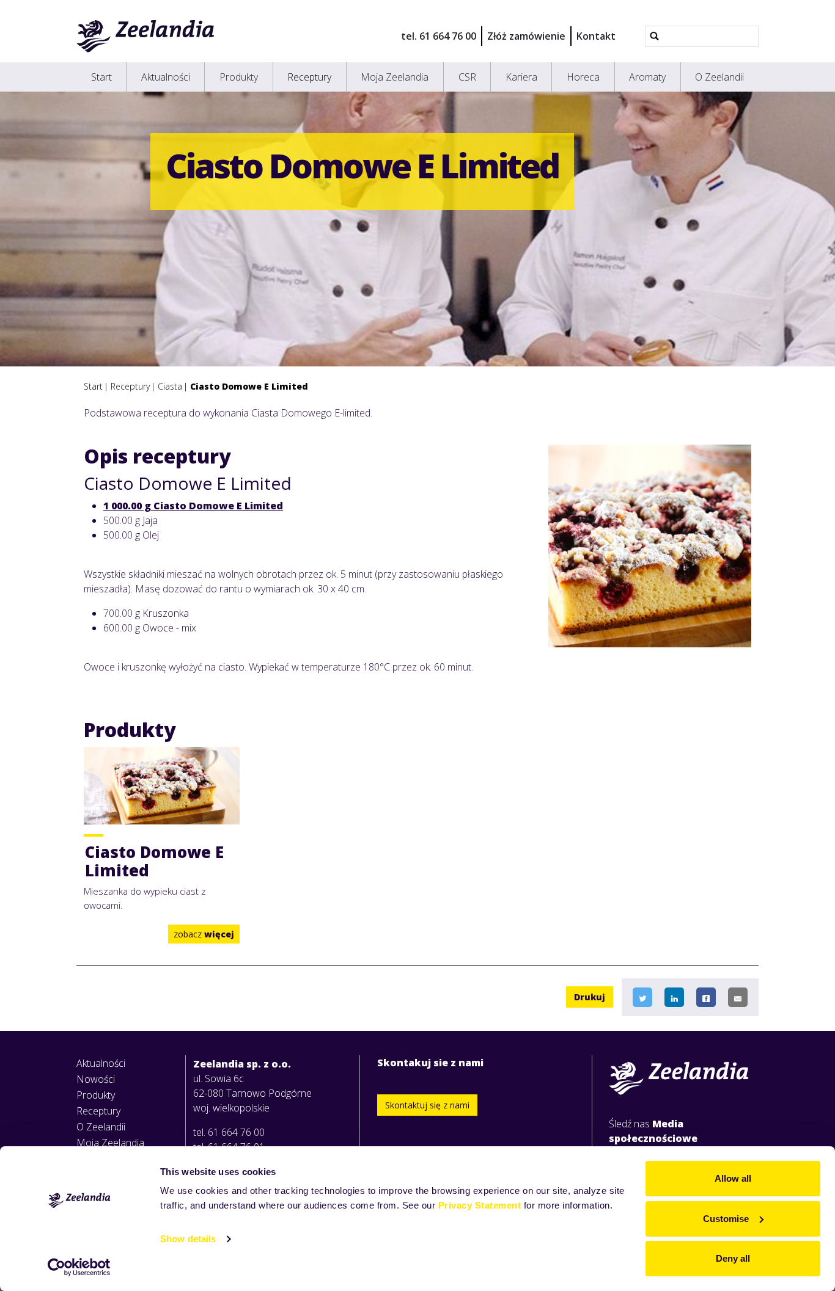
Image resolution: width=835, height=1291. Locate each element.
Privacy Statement (479, 1205)
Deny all (733, 1258)
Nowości (95, 1079)
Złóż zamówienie (526, 36)
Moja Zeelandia (395, 77)
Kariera (521, 77)
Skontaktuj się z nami (427, 1105)
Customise (726, 1218)
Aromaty (647, 77)
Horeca (583, 77)
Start (101, 77)
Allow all (733, 1178)
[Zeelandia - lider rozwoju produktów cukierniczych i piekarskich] (145, 36)
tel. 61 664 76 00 (438, 36)
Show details (188, 1239)
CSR (467, 77)
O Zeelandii (719, 77)
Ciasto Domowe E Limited (249, 386)
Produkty (238, 77)
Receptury (309, 77)
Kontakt (596, 36)
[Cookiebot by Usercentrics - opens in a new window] (79, 1267)
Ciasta (170, 386)
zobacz (204, 934)
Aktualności (165, 77)
